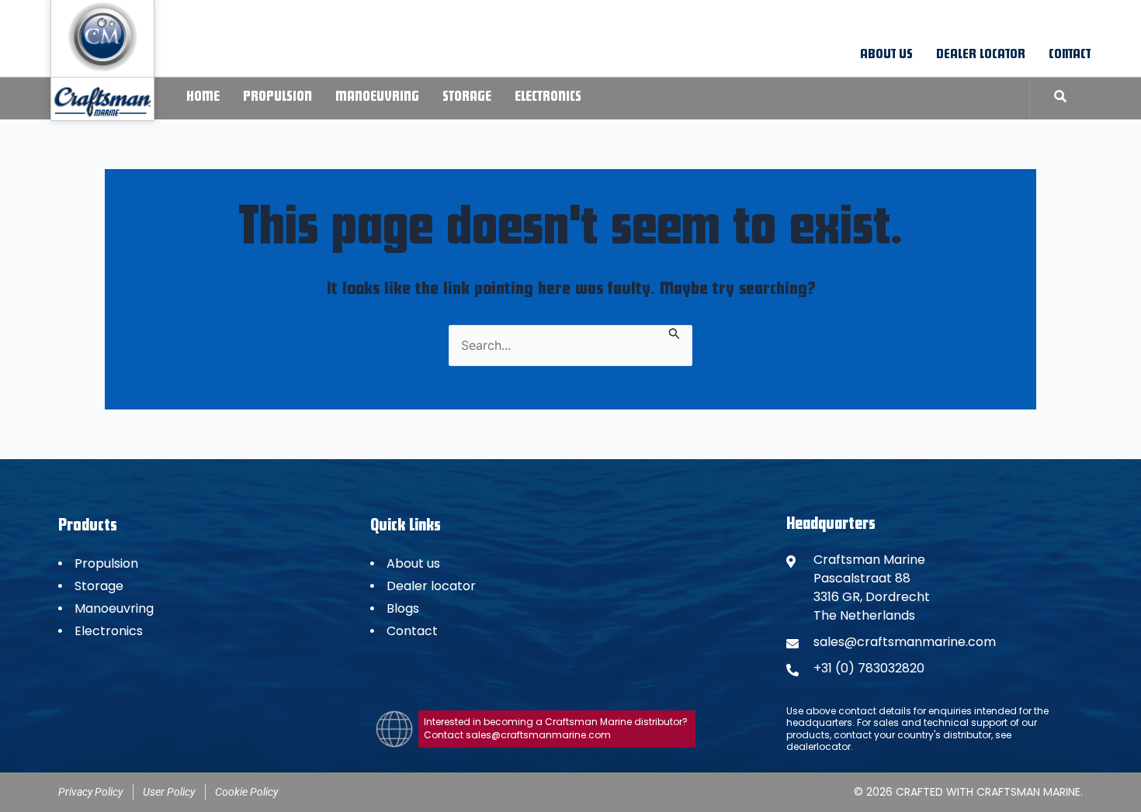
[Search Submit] (674, 332)
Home (203, 98)
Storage (466, 98)
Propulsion (277, 98)
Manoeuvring (377, 98)
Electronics (548, 98)
